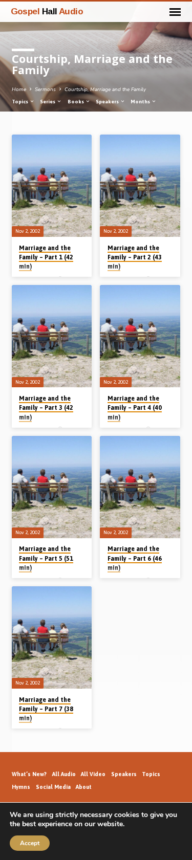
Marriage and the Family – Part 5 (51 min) (46, 558)
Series (48, 101)
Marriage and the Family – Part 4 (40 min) (135, 408)
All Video (93, 774)
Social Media (53, 787)
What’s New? (29, 774)
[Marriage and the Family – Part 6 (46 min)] (140, 487)
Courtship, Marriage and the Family (105, 89)
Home (19, 89)
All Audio (64, 774)
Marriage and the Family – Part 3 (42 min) (46, 408)
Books (76, 101)
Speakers (108, 101)
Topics (20, 101)
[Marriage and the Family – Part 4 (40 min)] (140, 336)
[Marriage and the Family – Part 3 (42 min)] (52, 336)
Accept (29, 843)
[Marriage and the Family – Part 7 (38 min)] (52, 637)
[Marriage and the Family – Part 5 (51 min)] (52, 487)
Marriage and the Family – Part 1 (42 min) (46, 257)
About (84, 787)
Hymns (21, 787)
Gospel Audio (47, 11)
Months (141, 101)
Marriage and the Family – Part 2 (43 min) (135, 257)
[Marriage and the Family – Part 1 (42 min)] (52, 186)
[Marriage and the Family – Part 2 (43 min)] (140, 186)
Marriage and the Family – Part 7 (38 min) (46, 709)
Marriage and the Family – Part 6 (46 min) (135, 558)
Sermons (45, 89)
